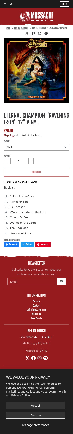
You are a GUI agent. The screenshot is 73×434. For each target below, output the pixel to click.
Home (8, 28)
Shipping (9, 135)
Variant (7, 141)
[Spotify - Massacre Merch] (46, 33)
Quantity (7, 156)
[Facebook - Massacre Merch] (33, 33)
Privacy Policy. (20, 395)
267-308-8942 (29, 337)
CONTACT (47, 337)
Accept (35, 405)
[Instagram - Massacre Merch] (39, 33)
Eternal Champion (21, 28)
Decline (36, 415)
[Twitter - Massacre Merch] (27, 33)
